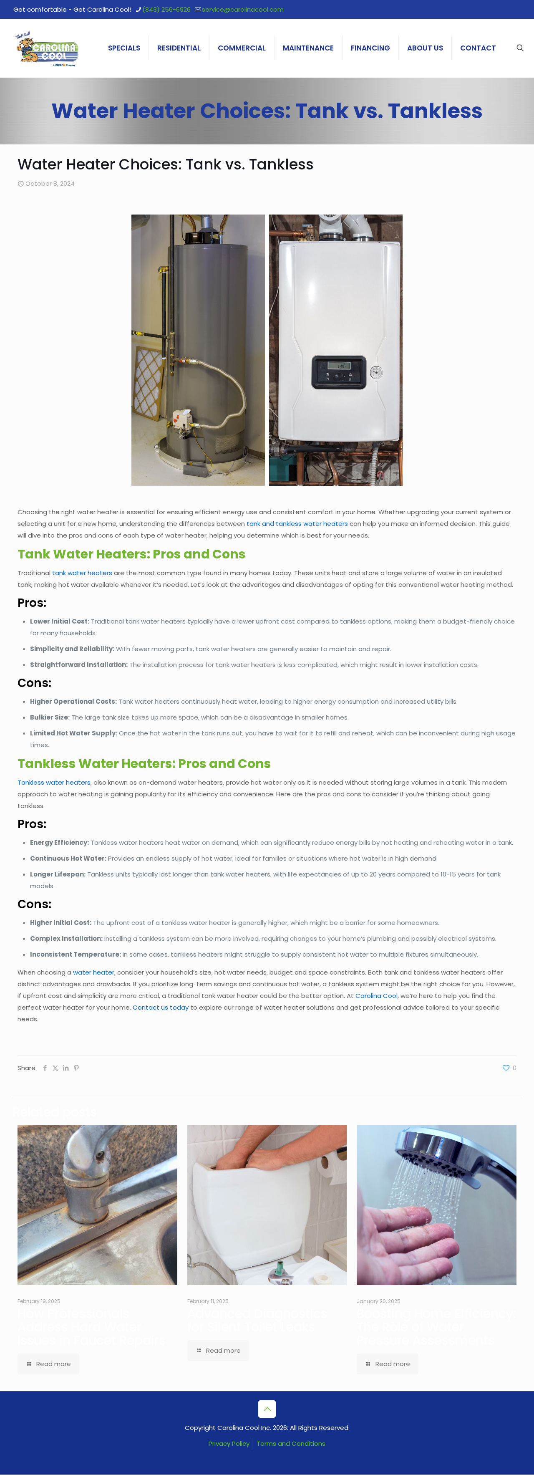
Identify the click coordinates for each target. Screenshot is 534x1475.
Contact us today (161, 1007)
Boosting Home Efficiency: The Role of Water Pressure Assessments (436, 1327)
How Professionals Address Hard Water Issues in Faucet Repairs (92, 1327)
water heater (93, 972)
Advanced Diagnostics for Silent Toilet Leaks (257, 1320)
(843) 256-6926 (166, 9)
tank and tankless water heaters (297, 523)
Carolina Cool (376, 995)
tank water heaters (82, 572)
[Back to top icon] (267, 1409)
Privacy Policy (229, 1443)
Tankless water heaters (54, 782)
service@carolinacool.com (243, 9)
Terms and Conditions (291, 1443)
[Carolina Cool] (47, 48)
